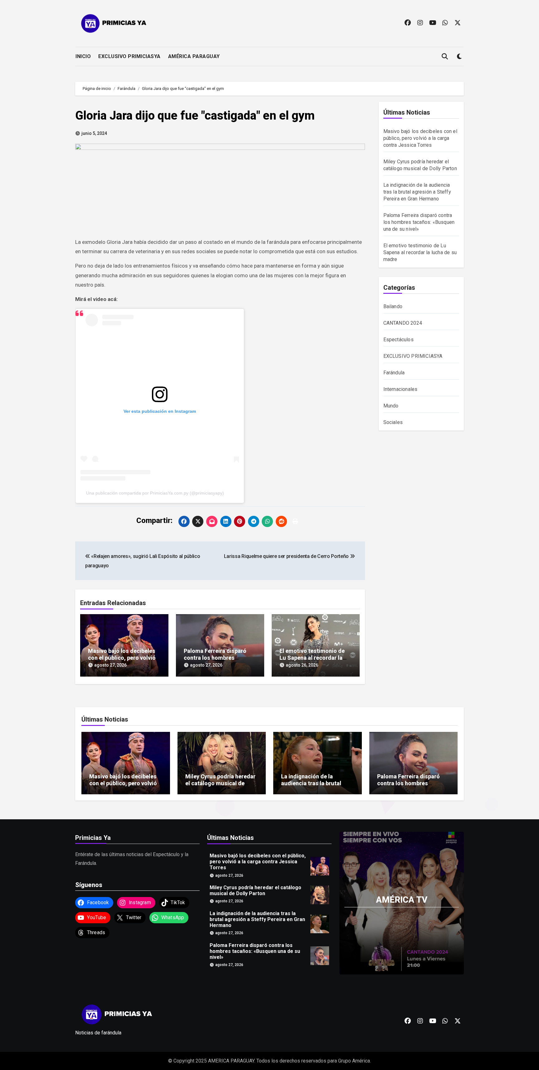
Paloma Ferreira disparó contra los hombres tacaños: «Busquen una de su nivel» (419, 222)
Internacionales (400, 389)
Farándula (394, 373)
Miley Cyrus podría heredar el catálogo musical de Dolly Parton (220, 783)
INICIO (83, 56)
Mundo (391, 406)
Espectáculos (398, 340)
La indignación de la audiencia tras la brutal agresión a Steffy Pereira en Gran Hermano (417, 192)
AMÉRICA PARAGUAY (194, 56)
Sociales (393, 422)
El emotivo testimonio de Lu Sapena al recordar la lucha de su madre (312, 658)
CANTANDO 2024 (402, 323)
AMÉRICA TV (401, 900)
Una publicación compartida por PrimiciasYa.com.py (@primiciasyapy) (155, 493)
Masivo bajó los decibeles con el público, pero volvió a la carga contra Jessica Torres (420, 138)
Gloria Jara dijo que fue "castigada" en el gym (195, 115)
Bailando (393, 306)
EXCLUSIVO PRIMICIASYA (129, 56)
